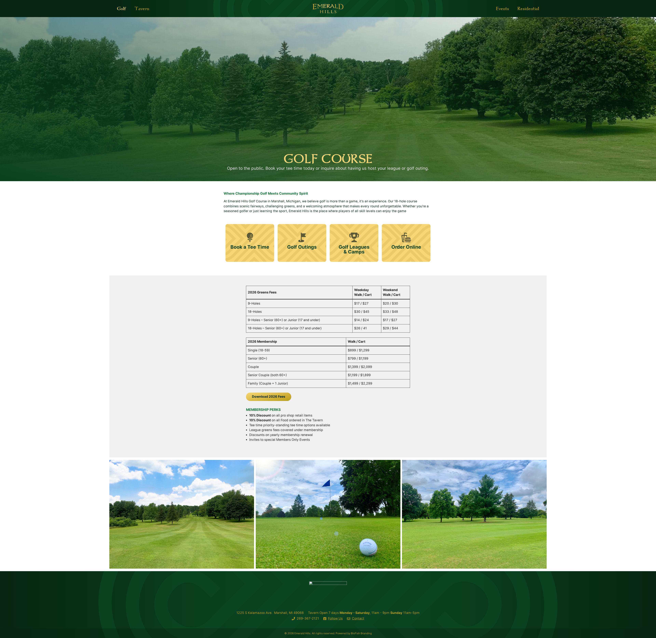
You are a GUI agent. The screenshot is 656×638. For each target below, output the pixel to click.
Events (502, 8)
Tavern (141, 8)
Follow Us (335, 618)
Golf (121, 8)
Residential (528, 8)
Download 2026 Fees (268, 397)
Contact (358, 618)
